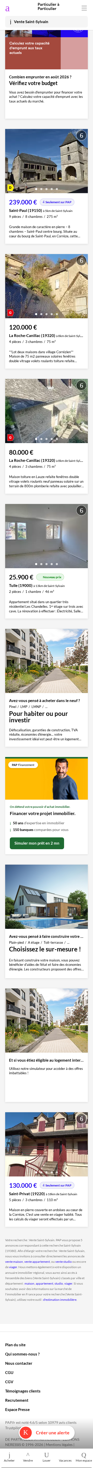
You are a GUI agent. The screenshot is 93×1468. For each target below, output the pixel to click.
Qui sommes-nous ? (22, 1354)
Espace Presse (17, 1409)
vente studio (63, 1262)
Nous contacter (18, 1363)
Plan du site (15, 1344)
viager (13, 1267)
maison (29, 1283)
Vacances (65, 1460)
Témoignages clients (23, 1391)
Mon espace (84, 1460)
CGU (9, 1372)
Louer (47, 1460)
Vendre (28, 1460)
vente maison (14, 1262)
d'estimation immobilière (59, 1300)
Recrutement (16, 1400)
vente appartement (37, 1262)
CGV (9, 1381)
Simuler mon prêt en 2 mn (36, 843)
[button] (36, 187)
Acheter (9, 1460)
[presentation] (10, 162)
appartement (44, 1283)
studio (59, 1283)
